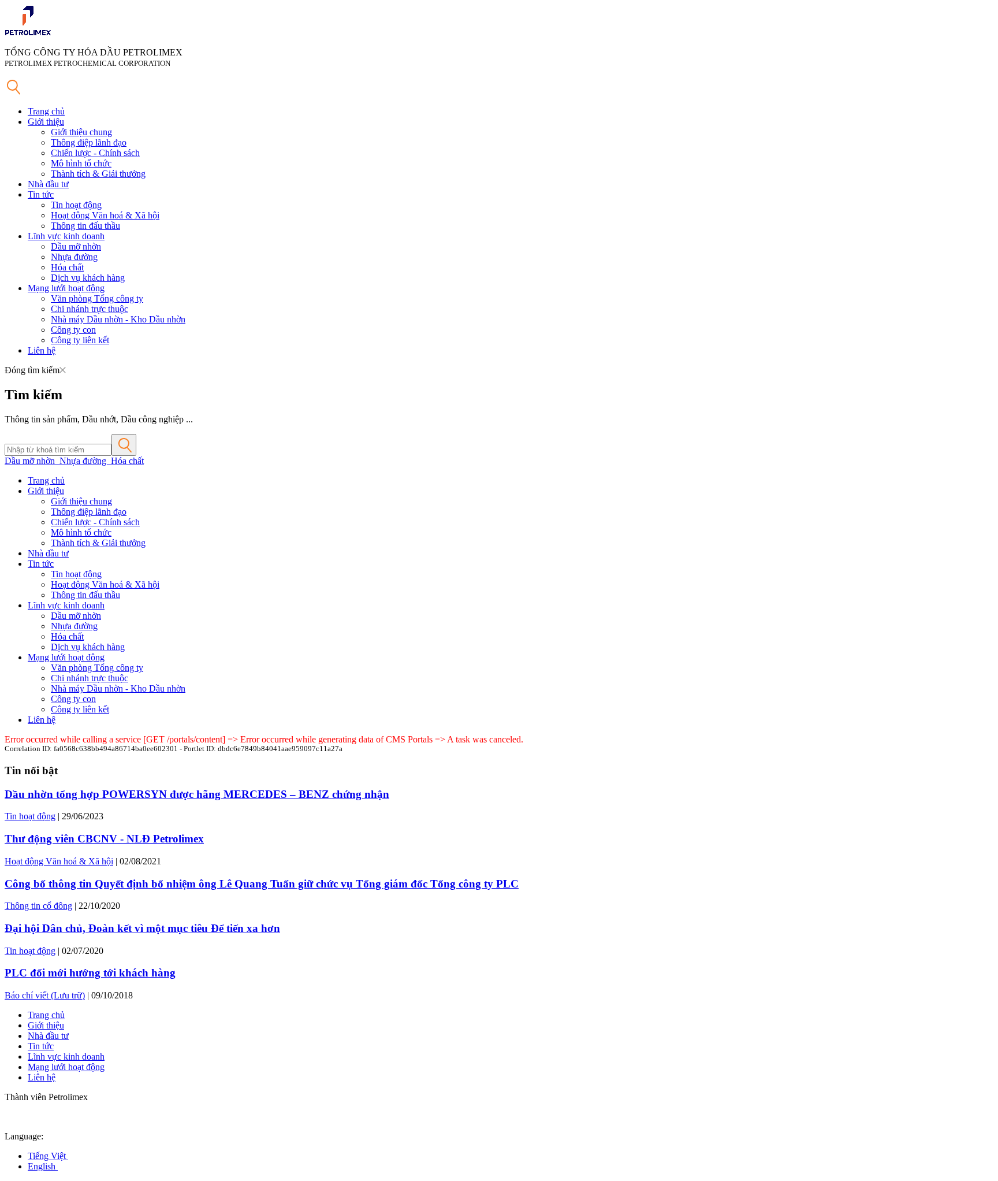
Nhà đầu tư (48, 184)
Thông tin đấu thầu (85, 226)
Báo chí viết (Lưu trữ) (45, 995)
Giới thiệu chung (81, 132)
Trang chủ (46, 111)
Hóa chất (67, 267)
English (43, 1166)
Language (23, 1136)
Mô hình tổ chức (81, 163)
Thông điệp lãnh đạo (88, 142)
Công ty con (73, 330)
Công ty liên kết (80, 340)
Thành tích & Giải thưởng (98, 174)
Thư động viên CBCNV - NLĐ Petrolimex (104, 839)
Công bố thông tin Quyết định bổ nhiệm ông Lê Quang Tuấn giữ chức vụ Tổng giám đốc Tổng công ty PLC (262, 884)
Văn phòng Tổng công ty (97, 298)
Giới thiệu (46, 122)
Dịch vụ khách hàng (88, 278)
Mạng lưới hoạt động (66, 288)
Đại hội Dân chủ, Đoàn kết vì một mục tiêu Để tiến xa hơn (142, 928)
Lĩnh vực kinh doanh (66, 236)
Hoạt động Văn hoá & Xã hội (105, 215)
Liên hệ (41, 350)
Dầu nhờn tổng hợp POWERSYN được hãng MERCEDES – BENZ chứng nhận (197, 794)
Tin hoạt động (76, 205)
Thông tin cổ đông (38, 906)
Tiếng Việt (48, 1156)
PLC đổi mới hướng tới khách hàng (90, 973)
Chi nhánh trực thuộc (89, 309)
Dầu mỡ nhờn (76, 246)
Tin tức (41, 194)
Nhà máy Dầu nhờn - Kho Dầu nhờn (118, 319)
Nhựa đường (74, 257)
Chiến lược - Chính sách (95, 153)
